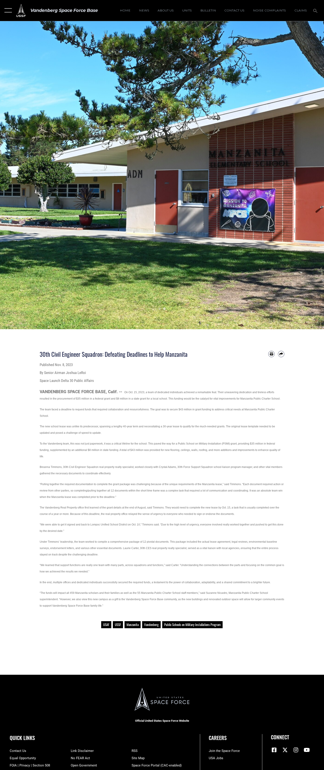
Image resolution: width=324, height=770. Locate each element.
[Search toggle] (316, 10)
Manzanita (133, 624)
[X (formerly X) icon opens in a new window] (285, 750)
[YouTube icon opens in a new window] (307, 750)
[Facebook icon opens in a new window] (274, 750)
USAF (106, 624)
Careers (218, 738)
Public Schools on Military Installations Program (192, 624)
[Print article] (271, 354)
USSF (118, 624)
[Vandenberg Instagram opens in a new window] (295, 750)
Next (308, 175)
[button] (7, 10)
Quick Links (22, 738)
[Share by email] (281, 354)
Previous (16, 175)
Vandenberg (151, 624)
